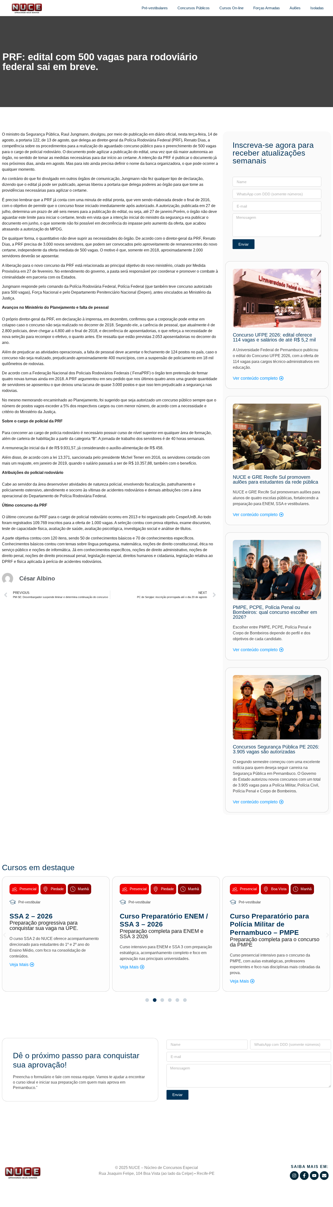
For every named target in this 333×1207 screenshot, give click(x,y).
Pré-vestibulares (155, 8)
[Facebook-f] (304, 1175)
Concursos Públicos (193, 8)
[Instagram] (294, 1175)
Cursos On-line (231, 8)
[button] (4, 935)
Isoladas (317, 8)
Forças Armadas (266, 8)
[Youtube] (314, 1175)
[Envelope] (324, 1175)
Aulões (295, 8)
